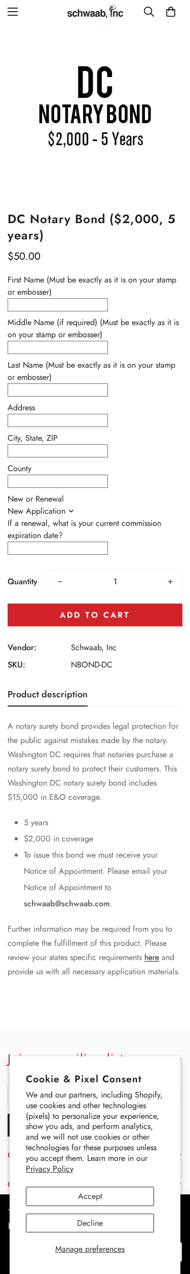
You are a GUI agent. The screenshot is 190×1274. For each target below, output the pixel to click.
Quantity (22, 581)
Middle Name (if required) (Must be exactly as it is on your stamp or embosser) (93, 328)
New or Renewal (36, 499)
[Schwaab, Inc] (95, 11)
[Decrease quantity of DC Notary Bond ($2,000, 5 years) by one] (59, 582)
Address (21, 407)
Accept (90, 1196)
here (151, 957)
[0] (170, 11)
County (19, 468)
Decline (90, 1223)
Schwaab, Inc (94, 647)
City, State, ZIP (33, 438)
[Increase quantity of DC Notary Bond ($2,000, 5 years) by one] (170, 582)
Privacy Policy (49, 1169)
